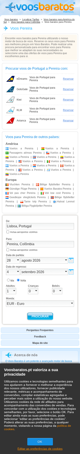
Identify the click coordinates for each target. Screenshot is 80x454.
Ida (12, 280)
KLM (19, 110)
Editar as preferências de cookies (40, 448)
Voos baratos (11, 19)
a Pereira (21, 148)
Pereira (19, 184)
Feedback (40, 336)
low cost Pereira (58, 193)
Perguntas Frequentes (40, 330)
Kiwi (19, 99)
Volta (23, 280)
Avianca (21, 120)
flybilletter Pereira (55, 184)
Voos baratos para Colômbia (25, 22)
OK (40, 441)
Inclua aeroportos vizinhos (24, 232)
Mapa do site (40, 343)
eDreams (22, 78)
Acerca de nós (26, 355)
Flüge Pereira (22, 188)
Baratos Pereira (57, 188)
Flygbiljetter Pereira (37, 205)
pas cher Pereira (22, 193)
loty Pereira (35, 201)
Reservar (68, 78)
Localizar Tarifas (30, 19)
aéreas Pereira (25, 152)
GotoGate (22, 89)
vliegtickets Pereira (27, 197)
